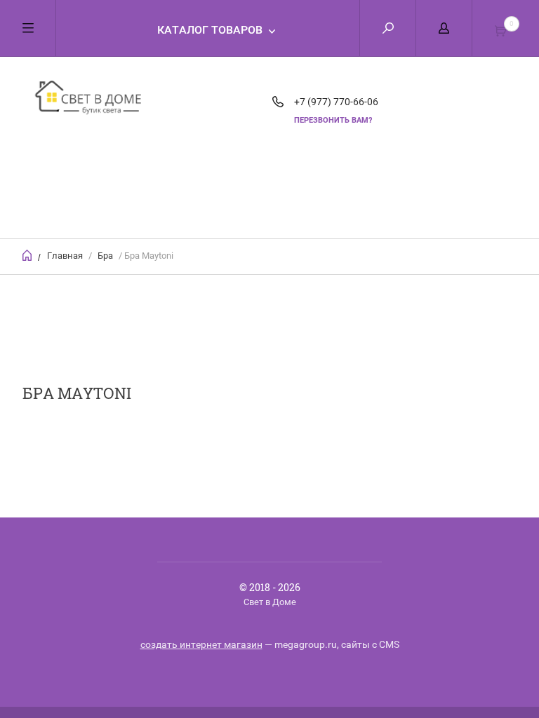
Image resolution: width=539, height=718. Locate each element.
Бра (105, 255)
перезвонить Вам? (333, 120)
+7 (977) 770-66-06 (336, 101)
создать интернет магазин (201, 644)
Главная (65, 255)
